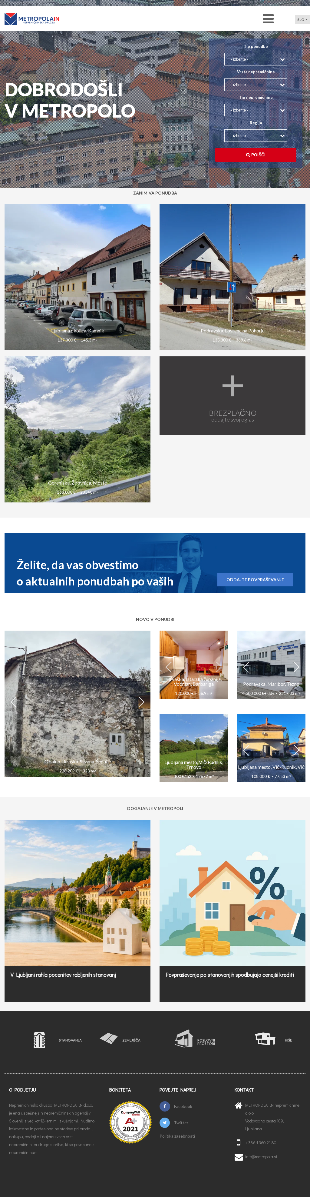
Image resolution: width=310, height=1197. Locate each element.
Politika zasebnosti (177, 1136)
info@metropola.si (261, 1156)
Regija (256, 123)
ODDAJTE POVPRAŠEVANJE (255, 579)
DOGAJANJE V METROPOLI (155, 808)
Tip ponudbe (256, 46)
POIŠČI (257, 154)
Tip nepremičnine (256, 97)
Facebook (182, 1106)
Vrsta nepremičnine (256, 72)
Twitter (180, 1122)
